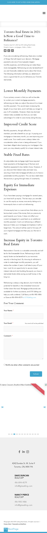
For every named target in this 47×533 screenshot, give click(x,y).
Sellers (24, 47)
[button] (9, 434)
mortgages (18, 47)
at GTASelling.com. (30, 297)
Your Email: (8, 323)
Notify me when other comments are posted (22, 365)
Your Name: (8, 311)
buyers (12, 47)
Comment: (8, 336)
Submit (36, 374)
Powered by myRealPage (19, 524)
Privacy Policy (7, 524)
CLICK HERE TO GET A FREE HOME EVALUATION (23, 2)
